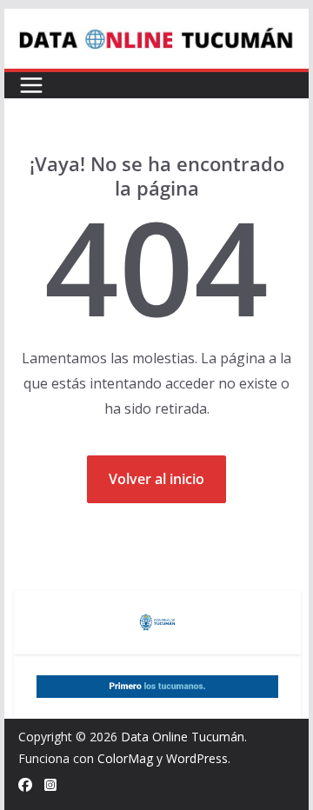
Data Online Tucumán (182, 736)
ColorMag (125, 758)
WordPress (197, 758)
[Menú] (31, 85)
